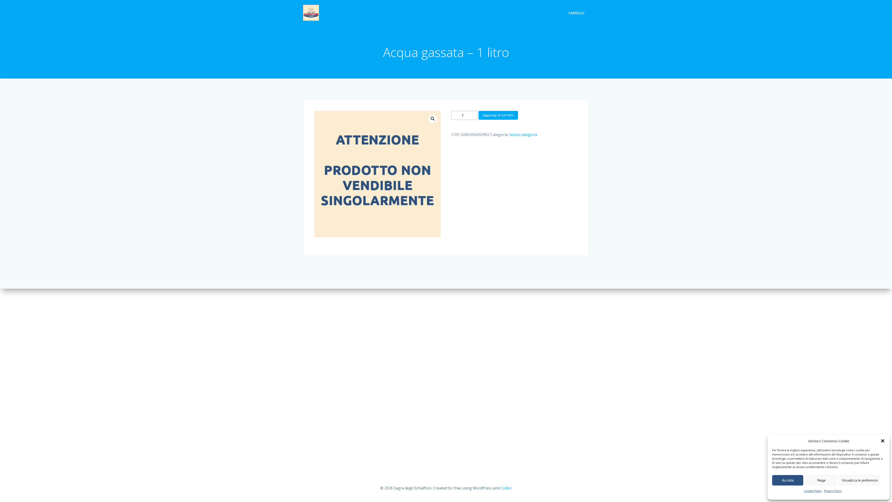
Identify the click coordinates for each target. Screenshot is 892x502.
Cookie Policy (813, 491)
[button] (882, 441)
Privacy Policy (833, 491)
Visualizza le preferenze (860, 480)
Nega (821, 480)
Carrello (576, 13)
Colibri (506, 488)
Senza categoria (523, 134)
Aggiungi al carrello (498, 115)
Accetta (788, 480)
